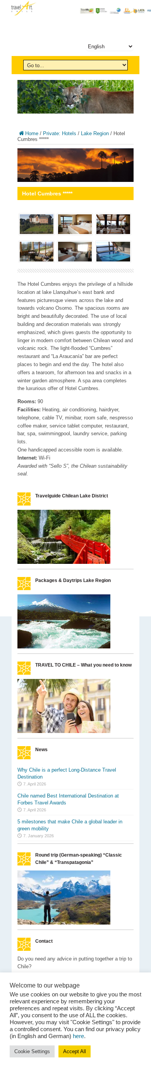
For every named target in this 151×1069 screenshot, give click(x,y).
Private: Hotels (59, 133)
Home (31, 133)
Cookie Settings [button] (32, 1051)
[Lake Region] (63, 647)
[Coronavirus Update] (63, 731)
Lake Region (95, 133)
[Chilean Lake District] (63, 562)
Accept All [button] (74, 1051)
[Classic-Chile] (63, 923)
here (78, 1036)
